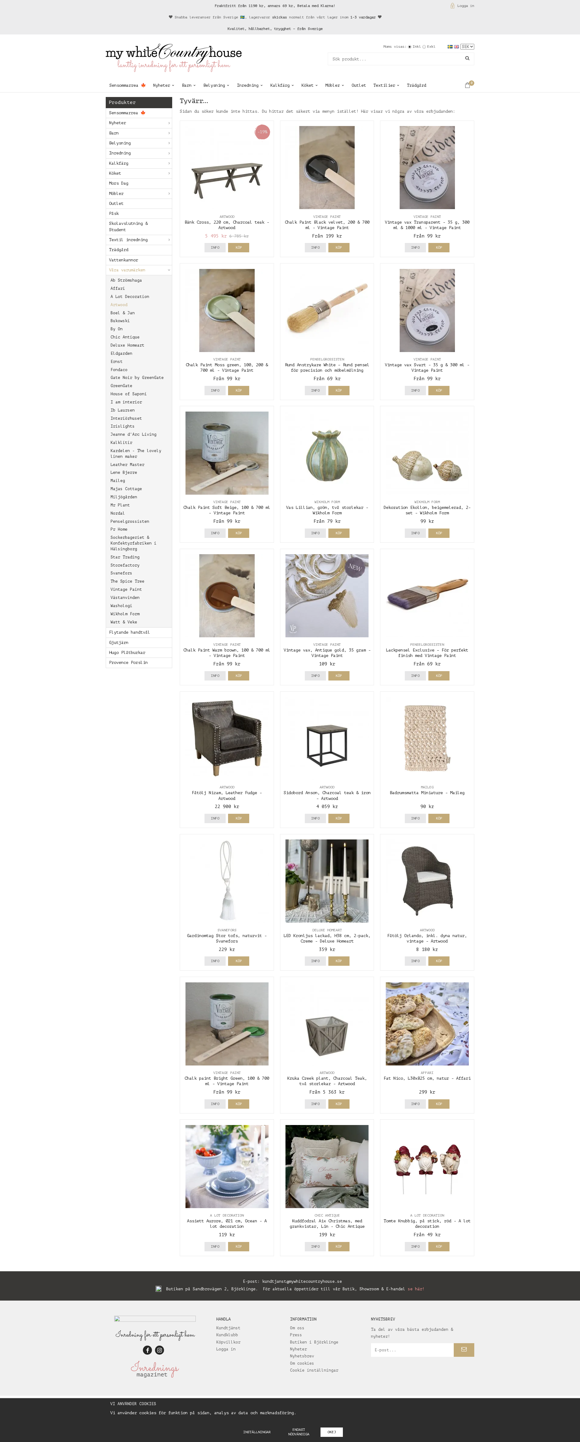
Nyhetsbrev (302, 1356)
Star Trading (125, 557)
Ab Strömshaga (126, 280)
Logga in (465, 6)
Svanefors (121, 573)
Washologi (121, 605)
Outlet (359, 85)
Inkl (417, 46)
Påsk (114, 213)
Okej (331, 1432)
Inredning (248, 85)
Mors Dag (118, 183)
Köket (307, 85)
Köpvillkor (228, 1342)
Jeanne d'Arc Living (133, 434)
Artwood (119, 304)
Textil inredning (128, 240)
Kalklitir (121, 442)
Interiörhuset (126, 418)
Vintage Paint (126, 589)
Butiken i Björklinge (314, 1342)
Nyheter (161, 85)
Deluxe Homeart (127, 345)
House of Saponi (129, 394)
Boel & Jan (123, 313)
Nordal (118, 513)
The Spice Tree (127, 581)
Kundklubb (227, 1335)
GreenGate (121, 385)
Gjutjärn (118, 642)
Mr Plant (120, 505)
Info (215, 247)
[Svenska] (451, 46)
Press (296, 1335)
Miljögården (124, 497)
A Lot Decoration (130, 296)
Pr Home (119, 529)
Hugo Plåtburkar (127, 652)
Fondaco (119, 369)
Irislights (123, 426)
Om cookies (302, 1363)
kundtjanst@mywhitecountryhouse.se (302, 1281)
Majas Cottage (126, 489)
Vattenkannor (123, 260)
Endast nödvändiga (298, 1431)
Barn (187, 85)
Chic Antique (125, 337)
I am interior (126, 402)
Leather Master (127, 464)
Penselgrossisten (130, 521)
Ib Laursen (123, 410)
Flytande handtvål (129, 632)
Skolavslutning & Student (128, 226)
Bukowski (120, 320)
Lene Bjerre (124, 472)
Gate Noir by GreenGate (137, 377)
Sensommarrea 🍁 (127, 85)
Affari (118, 288)
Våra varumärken (127, 270)
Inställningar (257, 1432)
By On (117, 329)
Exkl (431, 46)
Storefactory (125, 565)
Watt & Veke (124, 622)
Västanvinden (125, 597)
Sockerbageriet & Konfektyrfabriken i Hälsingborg (133, 543)
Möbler (332, 85)
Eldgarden (121, 353)
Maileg (118, 480)
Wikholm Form (125, 614)
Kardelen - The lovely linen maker (136, 453)
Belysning (214, 85)
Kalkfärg (280, 85)
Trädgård (416, 85)
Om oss (297, 1328)
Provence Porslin (128, 662)
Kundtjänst (228, 1328)
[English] (457, 46)
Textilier (384, 85)
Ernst (117, 361)
